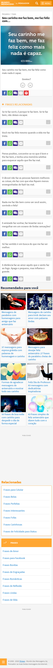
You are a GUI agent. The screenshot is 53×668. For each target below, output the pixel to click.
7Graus (22, 661)
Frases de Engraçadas (14, 572)
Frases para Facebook (14, 558)
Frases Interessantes (14, 510)
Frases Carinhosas (13, 524)
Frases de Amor (11, 551)
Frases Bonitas (10, 565)
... (48, 122)
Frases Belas (10, 496)
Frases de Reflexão (12, 585)
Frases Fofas (10, 517)
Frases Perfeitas (12, 503)
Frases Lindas (10, 592)
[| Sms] (15, 93)
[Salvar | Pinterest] (26, 93)
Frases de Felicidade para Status (20, 531)
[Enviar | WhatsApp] (9, 93)
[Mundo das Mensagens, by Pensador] (13, 3)
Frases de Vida (10, 599)
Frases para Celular (13, 489)
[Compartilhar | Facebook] (4, 93)
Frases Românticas (12, 578)
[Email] (20, 93)
